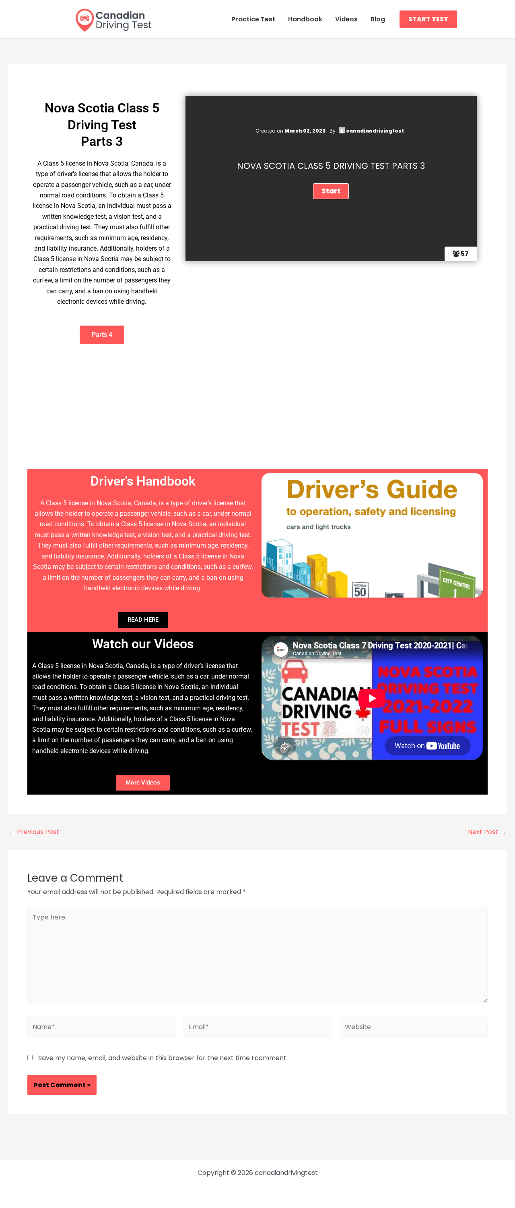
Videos (346, 19)
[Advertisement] (257, 408)
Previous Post (34, 832)
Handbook (305, 19)
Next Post (487, 832)
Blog (378, 19)
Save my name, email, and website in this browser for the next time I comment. (163, 1058)
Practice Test (253, 19)
